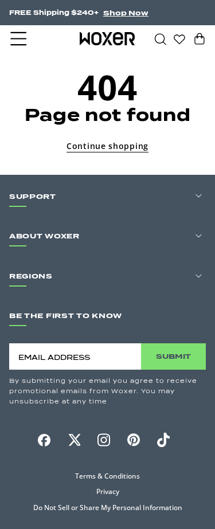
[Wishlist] (179, 38)
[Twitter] (74, 439)
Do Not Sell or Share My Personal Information (107, 507)
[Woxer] (107, 38)
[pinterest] (133, 440)
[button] (19, 39)
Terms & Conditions (107, 476)
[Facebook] (44, 440)
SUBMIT (173, 356)
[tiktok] (163, 439)
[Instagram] (104, 439)
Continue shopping (107, 145)
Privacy (107, 491)
